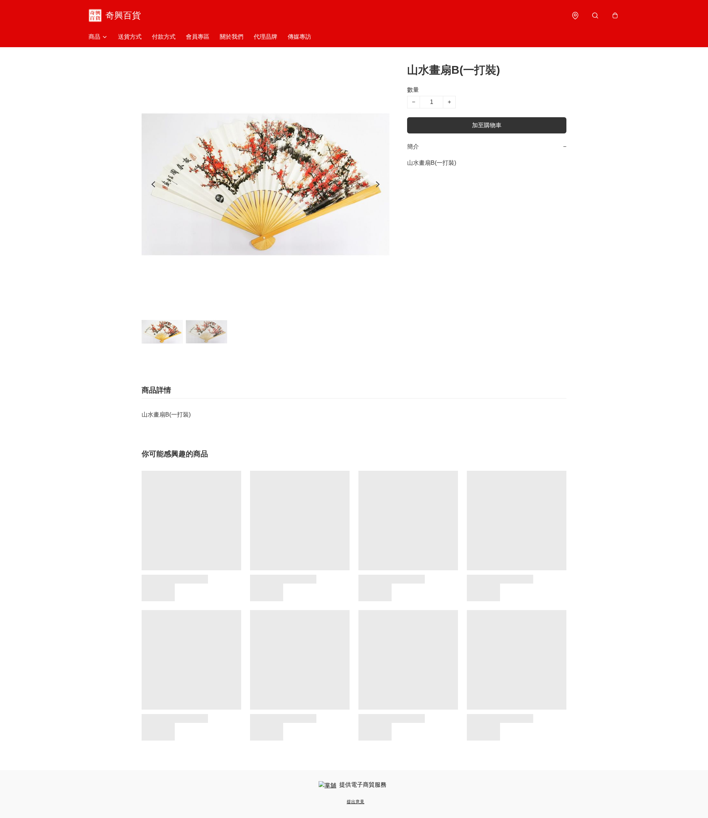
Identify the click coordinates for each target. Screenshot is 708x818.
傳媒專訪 (299, 37)
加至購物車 (487, 125)
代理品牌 (265, 37)
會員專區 (197, 37)
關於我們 (231, 37)
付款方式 (164, 37)
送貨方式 (130, 37)
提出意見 (355, 801)
